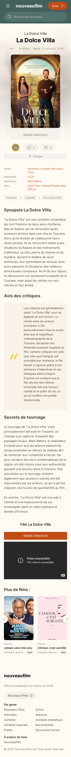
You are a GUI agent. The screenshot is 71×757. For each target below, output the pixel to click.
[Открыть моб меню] (8, 6)
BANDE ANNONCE (35, 134)
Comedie (45, 168)
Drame (8, 730)
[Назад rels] (4, 619)
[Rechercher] (9, 17)
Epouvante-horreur (48, 730)
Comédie (9, 719)
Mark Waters (34, 181)
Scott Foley (34, 185)
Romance (33, 168)
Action (40, 709)
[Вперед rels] (67, 619)
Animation (10, 714)
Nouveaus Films (18, 695)
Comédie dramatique (49, 719)
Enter (55, 6)
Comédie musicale (15, 724)
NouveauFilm (12, 742)
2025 (11, 48)
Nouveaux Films (52, 197)
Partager (37, 156)
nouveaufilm (29, 5)
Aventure (41, 714)
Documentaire (44, 724)
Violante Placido (50, 185)
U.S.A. (31, 176)
